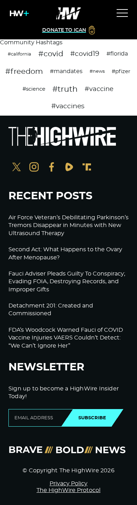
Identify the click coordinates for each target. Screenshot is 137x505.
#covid (50, 54)
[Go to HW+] (18, 13)
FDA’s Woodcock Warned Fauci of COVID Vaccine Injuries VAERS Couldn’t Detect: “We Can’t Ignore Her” (65, 338)
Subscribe (92, 417)
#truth (65, 89)
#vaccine (99, 89)
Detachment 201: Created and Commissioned (50, 309)
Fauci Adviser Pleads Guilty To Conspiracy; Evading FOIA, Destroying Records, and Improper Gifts (66, 281)
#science (33, 89)
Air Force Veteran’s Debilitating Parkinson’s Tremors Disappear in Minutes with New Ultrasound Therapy (68, 225)
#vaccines (67, 106)
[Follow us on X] (16, 168)
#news (97, 71)
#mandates (66, 71)
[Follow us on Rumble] (69, 168)
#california (19, 54)
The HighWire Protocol (68, 490)
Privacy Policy (68, 483)
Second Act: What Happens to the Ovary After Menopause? (65, 253)
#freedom (24, 71)
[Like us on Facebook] (52, 168)
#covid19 (84, 54)
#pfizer (121, 71)
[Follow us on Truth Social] (87, 168)
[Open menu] (122, 13)
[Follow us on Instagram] (34, 168)
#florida (117, 54)
